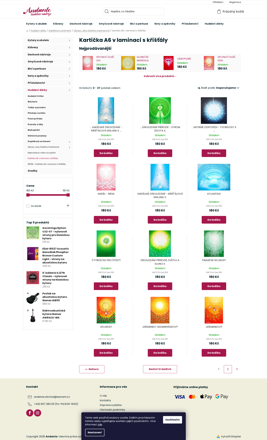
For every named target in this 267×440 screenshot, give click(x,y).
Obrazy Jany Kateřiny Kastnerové (43, 147)
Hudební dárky (37, 90)
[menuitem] (36, 24)
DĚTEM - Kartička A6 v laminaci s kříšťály (47, 164)
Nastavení (95, 432)
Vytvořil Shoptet (231, 436)
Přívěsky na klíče (36, 113)
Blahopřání (34, 130)
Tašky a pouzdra (37, 107)
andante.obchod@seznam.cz (52, 397)
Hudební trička (35, 96)
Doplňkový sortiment (39, 141)
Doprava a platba (111, 405)
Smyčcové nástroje (40, 61)
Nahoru (94, 369)
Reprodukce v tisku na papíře (41, 152)
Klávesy (33, 47)
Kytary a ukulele (38, 40)
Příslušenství (36, 82)
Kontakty (105, 400)
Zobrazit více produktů (159, 76)
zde (100, 424)
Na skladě (50, 206)
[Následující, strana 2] (228, 369)
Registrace (235, 2)
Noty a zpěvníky (38, 75)
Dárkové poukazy (37, 135)
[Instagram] (37, 413)
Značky (32, 170)
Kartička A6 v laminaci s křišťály (43, 158)
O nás (103, 396)
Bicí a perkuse (37, 68)
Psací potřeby (35, 118)
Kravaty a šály (35, 124)
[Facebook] (29, 413)
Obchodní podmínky (112, 410)
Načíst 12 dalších (160, 369)
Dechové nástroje (39, 54)
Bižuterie (32, 101)
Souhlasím (172, 419)
